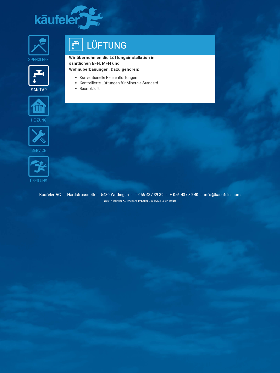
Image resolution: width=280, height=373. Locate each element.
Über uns (38, 181)
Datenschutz (169, 201)
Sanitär (39, 90)
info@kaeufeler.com (222, 195)
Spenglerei (38, 60)
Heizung (38, 120)
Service (38, 150)
